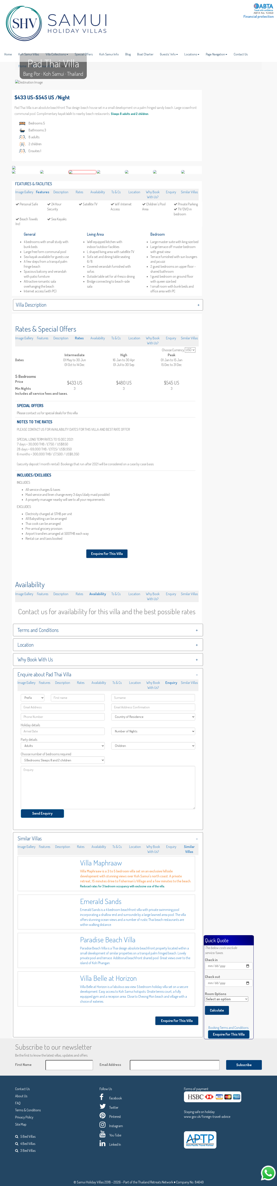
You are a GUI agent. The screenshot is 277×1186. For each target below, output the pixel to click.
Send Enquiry (42, 813)
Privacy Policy (24, 1117)
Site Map (20, 1124)
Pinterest (115, 1116)
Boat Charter (145, 54)
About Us (21, 1096)
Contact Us (241, 54)
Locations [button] (190, 54)
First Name (23, 1064)
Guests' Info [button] (168, 54)
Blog (128, 54)
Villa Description (31, 305)
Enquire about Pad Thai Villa (44, 674)
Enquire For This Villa (107, 553)
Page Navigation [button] (215, 54)
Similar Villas (30, 838)
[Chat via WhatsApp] (268, 1172)
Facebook (115, 1098)
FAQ (18, 1103)
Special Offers (84, 54)
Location (26, 645)
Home (8, 54)
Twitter (113, 1107)
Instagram (116, 1126)
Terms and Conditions (38, 630)
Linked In (115, 1144)
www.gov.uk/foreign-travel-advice (207, 1116)
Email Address (110, 1064)
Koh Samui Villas (28, 54)
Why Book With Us (35, 659)
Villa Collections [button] (56, 54)
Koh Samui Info (109, 54)
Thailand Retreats (149, 1182)
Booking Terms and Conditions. (228, 1027)
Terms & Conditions (28, 1110)
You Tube (115, 1135)
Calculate (217, 1010)
